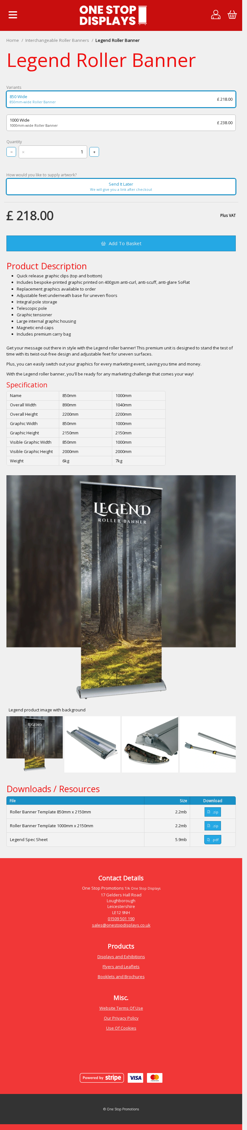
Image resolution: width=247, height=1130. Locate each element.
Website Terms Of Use (121, 1008)
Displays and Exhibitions (121, 956)
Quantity (14, 142)
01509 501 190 (121, 919)
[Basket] (232, 15)
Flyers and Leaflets (121, 966)
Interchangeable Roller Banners (57, 40)
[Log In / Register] (216, 15)
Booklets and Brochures (121, 976)
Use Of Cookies (121, 1028)
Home (12, 40)
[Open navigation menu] (13, 15)
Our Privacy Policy (121, 1018)
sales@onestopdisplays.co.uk (121, 925)
